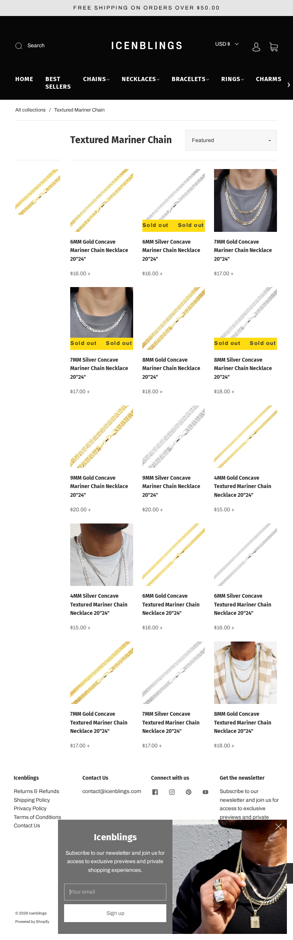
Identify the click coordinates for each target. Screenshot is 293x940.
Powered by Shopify (32, 921)
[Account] (256, 46)
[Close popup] (278, 828)
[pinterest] (188, 792)
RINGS (230, 79)
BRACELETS (189, 79)
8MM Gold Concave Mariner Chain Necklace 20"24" (171, 368)
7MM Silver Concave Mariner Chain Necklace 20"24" (99, 368)
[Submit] (49, 45)
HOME (24, 79)
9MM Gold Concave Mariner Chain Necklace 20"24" (99, 486)
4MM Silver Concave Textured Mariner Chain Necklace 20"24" (98, 604)
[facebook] (154, 792)
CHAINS (94, 79)
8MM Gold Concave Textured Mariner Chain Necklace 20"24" (242, 722)
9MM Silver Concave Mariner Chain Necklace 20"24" (171, 486)
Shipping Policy (32, 800)
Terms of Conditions (37, 817)
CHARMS (269, 79)
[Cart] (273, 47)
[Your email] (115, 892)
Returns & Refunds (36, 791)
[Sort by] (231, 140)
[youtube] (205, 792)
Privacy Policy (30, 808)
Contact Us (27, 825)
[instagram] (171, 792)
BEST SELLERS (58, 82)
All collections (30, 110)
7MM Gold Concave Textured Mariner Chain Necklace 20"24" (98, 722)
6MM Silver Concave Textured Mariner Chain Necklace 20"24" (242, 604)
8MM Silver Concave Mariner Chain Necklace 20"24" (243, 368)
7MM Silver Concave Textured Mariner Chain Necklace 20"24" (171, 722)
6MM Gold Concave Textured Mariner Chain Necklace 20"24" (171, 604)
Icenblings (38, 913)
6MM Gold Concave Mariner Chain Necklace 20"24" (99, 250)
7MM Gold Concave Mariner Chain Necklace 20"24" (243, 250)
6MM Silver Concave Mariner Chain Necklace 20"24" (171, 250)
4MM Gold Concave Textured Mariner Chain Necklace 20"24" (242, 486)
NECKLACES (139, 79)
